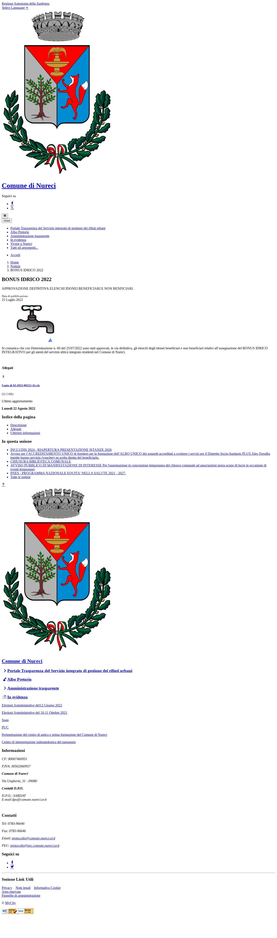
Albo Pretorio (19, 679)
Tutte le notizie (20, 477)
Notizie (15, 266)
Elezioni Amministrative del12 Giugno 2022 (32, 705)
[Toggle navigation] (5, 216)
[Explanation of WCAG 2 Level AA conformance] (25, 912)
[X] (12, 208)
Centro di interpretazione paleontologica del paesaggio (39, 742)
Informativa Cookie (47, 888)
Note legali (23, 888)
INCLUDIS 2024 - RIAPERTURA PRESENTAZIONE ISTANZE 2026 (61, 450)
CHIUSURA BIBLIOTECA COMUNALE (40, 461)
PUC (5, 727)
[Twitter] (12, 867)
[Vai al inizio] (3, 485)
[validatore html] (10, 912)
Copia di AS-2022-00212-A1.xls (21, 385)
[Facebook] (12, 204)
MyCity (10, 903)
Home (14, 262)
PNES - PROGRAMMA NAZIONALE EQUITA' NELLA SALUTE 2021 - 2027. (68, 473)
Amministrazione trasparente (33, 688)
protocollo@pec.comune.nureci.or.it (34, 845)
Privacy (7, 888)
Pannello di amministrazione (21, 895)
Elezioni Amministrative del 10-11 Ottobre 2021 (34, 712)
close (6, 220)
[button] (57, 228)
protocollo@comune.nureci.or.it (33, 838)
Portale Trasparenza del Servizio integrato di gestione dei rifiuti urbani (69, 670)
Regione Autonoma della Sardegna (25, 3)
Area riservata (11, 891)
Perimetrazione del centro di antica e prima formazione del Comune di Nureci (54, 735)
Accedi (15, 255)
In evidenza (17, 697)
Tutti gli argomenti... (24, 247)
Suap (5, 720)
